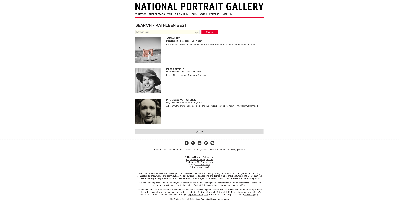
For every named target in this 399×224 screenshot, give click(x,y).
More (225, 14)
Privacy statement (184, 149)
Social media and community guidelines (228, 149)
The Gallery (181, 14)
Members (214, 14)
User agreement (201, 149)
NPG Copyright (251, 194)
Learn (194, 14)
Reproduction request (198, 194)
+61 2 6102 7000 (202, 164)
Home (156, 149)
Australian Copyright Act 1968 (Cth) (214, 192)
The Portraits (157, 14)
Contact (164, 149)
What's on (141, 14)
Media (172, 149)
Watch (203, 14)
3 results (199, 131)
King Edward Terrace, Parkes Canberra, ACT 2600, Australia (199, 160)
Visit (169, 14)
